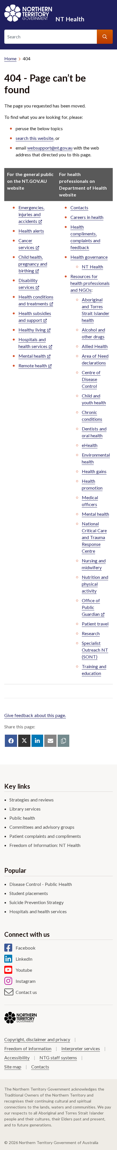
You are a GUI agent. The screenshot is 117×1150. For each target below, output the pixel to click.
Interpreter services (80, 1048)
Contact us (26, 992)
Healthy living (32, 329)
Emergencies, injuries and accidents (31, 214)
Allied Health (95, 346)
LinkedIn (24, 959)
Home (10, 58)
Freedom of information (27, 1048)
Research (91, 633)
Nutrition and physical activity (95, 583)
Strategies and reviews (31, 799)
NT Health (69, 18)
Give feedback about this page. (35, 715)
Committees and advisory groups (41, 827)
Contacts (79, 207)
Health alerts (31, 230)
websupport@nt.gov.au (49, 147)
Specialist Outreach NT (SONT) (95, 649)
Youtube (24, 970)
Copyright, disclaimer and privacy (37, 1039)
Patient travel (95, 623)
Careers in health (86, 217)
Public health (22, 817)
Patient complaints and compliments (45, 836)
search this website (34, 138)
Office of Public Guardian (91, 607)
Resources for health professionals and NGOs (90, 283)
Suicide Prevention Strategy (36, 902)
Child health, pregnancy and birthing (32, 263)
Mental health (32, 356)
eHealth (89, 445)
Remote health (32, 365)
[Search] (105, 37)
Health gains (94, 471)
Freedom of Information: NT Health (44, 845)
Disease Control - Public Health (40, 884)
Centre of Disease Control (91, 379)
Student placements (28, 893)
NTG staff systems (58, 1057)
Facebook (25, 947)
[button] (63, 741)
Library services (25, 808)
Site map (12, 1066)
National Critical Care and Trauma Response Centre (94, 537)
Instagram (25, 981)
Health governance (89, 257)
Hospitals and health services (38, 911)
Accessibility (17, 1057)
